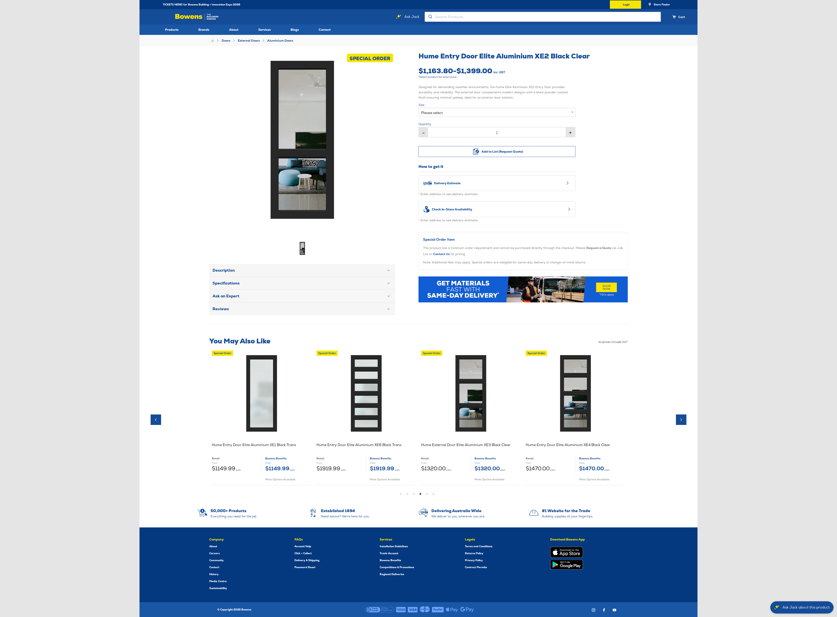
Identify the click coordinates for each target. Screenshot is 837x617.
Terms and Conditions (478, 546)
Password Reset (304, 567)
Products (172, 30)
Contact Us (441, 254)
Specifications (226, 283)
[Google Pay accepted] (467, 610)
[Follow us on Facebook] (604, 610)
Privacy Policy (474, 560)
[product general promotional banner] (523, 289)
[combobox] (543, 17)
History (214, 574)
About (233, 30)
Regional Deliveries (392, 574)
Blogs (295, 30)
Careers (214, 553)
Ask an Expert (226, 295)
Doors (226, 40)
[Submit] (430, 17)
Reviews (221, 308)
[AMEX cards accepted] (401, 610)
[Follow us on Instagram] (593, 610)
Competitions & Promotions (397, 567)
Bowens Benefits (390, 560)
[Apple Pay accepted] (452, 610)
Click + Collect (303, 553)
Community (216, 560)
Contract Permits (476, 567)
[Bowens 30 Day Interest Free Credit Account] (380, 610)
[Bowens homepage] (198, 17)
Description (224, 270)
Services (264, 30)
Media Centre (218, 581)
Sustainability (218, 588)
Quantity (424, 124)
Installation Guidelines (394, 546)
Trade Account (389, 553)
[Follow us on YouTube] (614, 610)
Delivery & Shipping (306, 560)
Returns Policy (474, 553)
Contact (325, 30)
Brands (203, 30)
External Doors (249, 40)
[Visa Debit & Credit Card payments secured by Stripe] (413, 610)
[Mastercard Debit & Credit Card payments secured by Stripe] (425, 610)
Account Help (302, 546)
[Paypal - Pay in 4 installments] (438, 610)
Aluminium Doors (280, 40)
